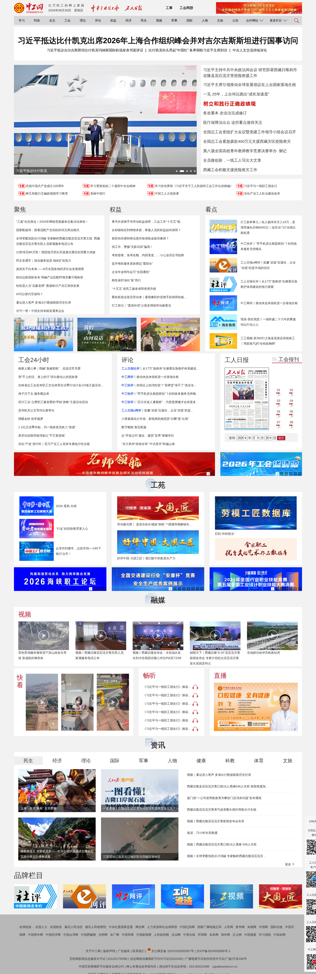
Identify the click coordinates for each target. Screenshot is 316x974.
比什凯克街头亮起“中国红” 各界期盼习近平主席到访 (188, 50)
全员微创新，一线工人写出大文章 (232, 160)
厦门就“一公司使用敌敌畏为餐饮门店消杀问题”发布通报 (224, 798)
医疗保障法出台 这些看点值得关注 (232, 122)
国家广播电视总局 (209, 927)
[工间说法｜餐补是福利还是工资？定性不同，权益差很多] (43, 334)
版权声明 (109, 951)
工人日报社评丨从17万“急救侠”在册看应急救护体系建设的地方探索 (269, 284)
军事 (174, 20)
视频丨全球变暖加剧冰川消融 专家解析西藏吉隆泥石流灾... (226, 856)
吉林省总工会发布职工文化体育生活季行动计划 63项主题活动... (60, 385)
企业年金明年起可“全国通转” (131, 272)
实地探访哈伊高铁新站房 (206, 652)
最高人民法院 (73, 927)
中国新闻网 (143, 934)
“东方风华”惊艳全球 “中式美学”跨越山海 (148, 444)
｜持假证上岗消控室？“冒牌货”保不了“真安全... (158, 385)
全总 (52, 20)
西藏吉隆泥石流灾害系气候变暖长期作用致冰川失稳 (221, 809)
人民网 (228, 927)
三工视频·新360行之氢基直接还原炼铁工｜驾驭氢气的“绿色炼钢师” (268, 340)
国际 (190, 20)
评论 (98, 20)
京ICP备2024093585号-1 (213, 951)
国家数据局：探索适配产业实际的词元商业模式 (47, 230)
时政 (37, 20)
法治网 (176, 934)
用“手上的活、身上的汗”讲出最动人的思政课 (48, 377)
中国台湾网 (70, 934)
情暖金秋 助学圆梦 (30, 418)
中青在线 (189, 934)
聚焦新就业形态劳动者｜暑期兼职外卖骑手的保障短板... (149, 297)
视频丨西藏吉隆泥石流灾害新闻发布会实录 (215, 821)
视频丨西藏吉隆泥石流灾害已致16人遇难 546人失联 (222, 844)
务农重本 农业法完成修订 (225, 113)
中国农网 (279, 934)
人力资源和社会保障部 (162, 927)
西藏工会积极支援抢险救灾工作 (230, 170)
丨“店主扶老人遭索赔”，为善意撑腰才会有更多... (159, 402)
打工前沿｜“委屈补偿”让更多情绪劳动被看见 (141, 305)
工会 (67, 20)
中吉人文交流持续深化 (250, 50)
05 (278, 411)
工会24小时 (33, 360)
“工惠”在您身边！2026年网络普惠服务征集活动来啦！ (52, 221)
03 (278, 400)
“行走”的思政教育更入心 (72, 528)
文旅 (220, 20)
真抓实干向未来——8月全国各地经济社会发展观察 (50, 269)
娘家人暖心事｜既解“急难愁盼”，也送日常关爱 (49, 368)
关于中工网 (93, 951)
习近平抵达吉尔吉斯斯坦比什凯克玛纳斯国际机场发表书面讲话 (95, 50)
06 (291, 411)
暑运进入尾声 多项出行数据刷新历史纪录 (43, 302)
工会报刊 (288, 359)
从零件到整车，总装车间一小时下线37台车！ (78, 551)
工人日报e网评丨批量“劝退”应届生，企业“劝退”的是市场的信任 (268, 265)
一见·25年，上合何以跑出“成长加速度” (236, 94)
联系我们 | (139, 951)
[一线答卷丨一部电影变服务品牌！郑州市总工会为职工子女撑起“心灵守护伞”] (170, 334)
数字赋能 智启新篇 (133, 427)
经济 (129, 20)
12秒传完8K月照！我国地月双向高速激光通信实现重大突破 (55, 252)
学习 (22, 20)
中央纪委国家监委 (121, 927)
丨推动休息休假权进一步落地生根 (150, 377)
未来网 (213, 934)
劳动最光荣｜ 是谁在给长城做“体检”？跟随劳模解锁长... (154, 524)
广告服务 (124, 951)
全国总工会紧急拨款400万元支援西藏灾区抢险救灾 (247, 141)
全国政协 (56, 927)
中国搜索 (250, 934)
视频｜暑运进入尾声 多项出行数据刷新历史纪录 (219, 774)
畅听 (149, 675)
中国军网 (128, 934)
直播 (220, 675)
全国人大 (41, 927)
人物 (205, 20)
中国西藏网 (88, 934)
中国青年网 (35, 934)
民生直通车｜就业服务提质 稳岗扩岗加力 (43, 260)
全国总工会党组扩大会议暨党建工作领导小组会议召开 (249, 132)
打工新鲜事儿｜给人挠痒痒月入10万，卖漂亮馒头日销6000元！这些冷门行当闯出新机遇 (268, 227)
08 (291, 422)
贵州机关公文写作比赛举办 (36, 410)
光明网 (102, 934)
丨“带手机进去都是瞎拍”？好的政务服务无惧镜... (159, 393)
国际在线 (276, 927)
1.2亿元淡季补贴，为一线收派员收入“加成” (47, 427)
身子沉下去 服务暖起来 (33, 393)
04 (291, 400)
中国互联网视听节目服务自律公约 (101, 966)
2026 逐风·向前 (66, 506)
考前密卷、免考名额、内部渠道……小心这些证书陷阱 (148, 255)
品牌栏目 (28, 875)
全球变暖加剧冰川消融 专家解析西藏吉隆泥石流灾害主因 (54, 238)
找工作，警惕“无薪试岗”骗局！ (132, 246)
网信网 (139, 927)
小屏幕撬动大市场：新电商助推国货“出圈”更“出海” (155, 418)
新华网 (240, 927)
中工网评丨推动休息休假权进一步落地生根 (269, 303)
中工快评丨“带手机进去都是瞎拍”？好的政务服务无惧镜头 (269, 246)
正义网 (237, 934)
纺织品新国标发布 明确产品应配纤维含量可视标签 (49, 277)
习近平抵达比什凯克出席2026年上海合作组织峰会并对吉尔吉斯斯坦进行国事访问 (158, 40)
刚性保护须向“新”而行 (126, 280)
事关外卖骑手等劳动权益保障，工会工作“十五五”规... (147, 221)
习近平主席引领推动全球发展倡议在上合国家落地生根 (249, 85)
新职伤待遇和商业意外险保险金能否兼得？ (140, 238)
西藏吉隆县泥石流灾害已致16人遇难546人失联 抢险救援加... (227, 786)
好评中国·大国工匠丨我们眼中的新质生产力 (146, 558)
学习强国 (265, 934)
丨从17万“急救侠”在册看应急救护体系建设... (160, 368)
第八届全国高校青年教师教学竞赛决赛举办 (240, 151)
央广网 (114, 934)
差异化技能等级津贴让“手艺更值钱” (42, 435)
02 (291, 390)
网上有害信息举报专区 (141, 966)
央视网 (251, 927)
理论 (83, 20)
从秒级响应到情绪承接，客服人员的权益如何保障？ (146, 230)
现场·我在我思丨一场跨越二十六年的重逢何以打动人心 (268, 322)
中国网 (263, 927)
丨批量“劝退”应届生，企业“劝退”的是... (157, 410)
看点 (211, 209)
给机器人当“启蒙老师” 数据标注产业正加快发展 (47, 285)
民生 (144, 20)
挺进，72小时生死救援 (202, 832)
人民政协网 (161, 934)
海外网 (225, 934)
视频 (159, 20)
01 (278, 390)
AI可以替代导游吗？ (29, 294)
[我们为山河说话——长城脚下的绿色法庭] (107, 334)
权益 (113, 20)
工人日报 (237, 360)
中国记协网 (187, 927)
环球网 (202, 934)
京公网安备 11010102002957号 (172, 951)
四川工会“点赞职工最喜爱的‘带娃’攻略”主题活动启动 (53, 402)
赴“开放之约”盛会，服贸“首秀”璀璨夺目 (147, 435)
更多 (288, 864)
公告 (235, 20)
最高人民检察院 (95, 927)
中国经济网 (53, 934)
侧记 (283, 151)
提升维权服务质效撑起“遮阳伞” (132, 263)
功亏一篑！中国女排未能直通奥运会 (40, 311)
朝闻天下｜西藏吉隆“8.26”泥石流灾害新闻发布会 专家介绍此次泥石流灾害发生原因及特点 (158, 658)
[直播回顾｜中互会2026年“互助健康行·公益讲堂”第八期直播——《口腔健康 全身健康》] (256, 707)
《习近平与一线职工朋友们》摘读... (167, 687)
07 (278, 422)
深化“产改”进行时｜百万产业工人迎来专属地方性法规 (54, 444)
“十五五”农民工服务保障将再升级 (134, 288)
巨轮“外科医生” (225, 533)
